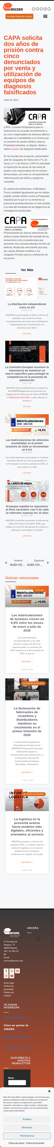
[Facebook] (33, 9)
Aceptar (27, 1119)
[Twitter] (37, 9)
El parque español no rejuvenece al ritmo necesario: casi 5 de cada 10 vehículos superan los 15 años (27, 509)
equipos (15, 149)
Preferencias (27, 1135)
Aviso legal (9, 983)
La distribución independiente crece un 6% (27, 306)
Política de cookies (16, 1143)
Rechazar (27, 1127)
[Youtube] (49, 9)
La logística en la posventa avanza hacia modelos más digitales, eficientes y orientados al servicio (27, 826)
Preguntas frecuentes (16, 1047)
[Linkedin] (41, 9)
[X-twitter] (11, 970)
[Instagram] (45, 9)
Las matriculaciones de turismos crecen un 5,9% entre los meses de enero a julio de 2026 (27, 622)
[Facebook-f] (6, 970)
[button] (49, 1091)
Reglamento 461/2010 (19, 397)
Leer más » (27, 334)
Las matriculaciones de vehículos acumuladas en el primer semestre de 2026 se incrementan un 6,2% (27, 445)
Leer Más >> (27, 662)
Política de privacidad (35, 1143)
